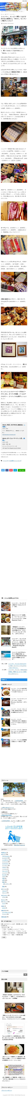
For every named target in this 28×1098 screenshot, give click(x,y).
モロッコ (4, 892)
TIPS (4, 929)
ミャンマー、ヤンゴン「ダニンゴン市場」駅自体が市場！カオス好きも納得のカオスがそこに (19, 710)
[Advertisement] (14, 533)
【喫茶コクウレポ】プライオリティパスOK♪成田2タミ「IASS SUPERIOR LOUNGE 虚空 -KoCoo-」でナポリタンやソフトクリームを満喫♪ (13, 1017)
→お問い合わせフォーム (7, 807)
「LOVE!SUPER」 (19, 800)
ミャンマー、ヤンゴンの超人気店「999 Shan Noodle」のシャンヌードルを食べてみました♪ (19, 690)
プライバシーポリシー (6, 1090)
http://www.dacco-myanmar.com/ (8, 434)
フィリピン (4, 865)
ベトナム (4, 869)
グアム (3, 897)
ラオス (3, 876)
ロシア (3, 903)
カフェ (22, 929)
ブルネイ (4, 867)
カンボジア (4, 858)
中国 (3, 878)
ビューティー (12, 931)
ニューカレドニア (6, 912)
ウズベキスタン (6, 856)
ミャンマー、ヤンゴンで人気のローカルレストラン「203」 (19, 605)
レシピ (24, 931)
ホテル (19, 931)
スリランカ (4, 861)
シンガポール (5, 859)
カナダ (3, 908)
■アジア (3, 854)
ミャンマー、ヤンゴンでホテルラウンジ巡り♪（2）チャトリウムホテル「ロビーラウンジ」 (17, 665)
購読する (4, 679)
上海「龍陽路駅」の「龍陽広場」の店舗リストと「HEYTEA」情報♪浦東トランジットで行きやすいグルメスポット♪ (14, 1079)
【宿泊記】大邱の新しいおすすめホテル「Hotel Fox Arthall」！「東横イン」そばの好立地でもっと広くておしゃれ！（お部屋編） (14, 996)
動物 (4, 932)
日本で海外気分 (11, 932)
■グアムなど (4, 895)
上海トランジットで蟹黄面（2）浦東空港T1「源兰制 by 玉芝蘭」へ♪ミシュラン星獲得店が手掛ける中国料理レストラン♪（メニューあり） (14, 1058)
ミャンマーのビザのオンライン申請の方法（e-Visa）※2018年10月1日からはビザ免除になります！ (19, 656)
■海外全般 (3, 916)
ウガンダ (4, 891)
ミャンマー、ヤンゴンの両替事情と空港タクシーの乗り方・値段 (19, 740)
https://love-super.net (19, 845)
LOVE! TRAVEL (7, 6)
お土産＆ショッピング (15, 460)
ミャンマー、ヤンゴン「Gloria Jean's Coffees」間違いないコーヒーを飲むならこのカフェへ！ (17, 671)
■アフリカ (3, 889)
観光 (13, 934)
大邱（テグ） (6, 884)
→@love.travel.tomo (6, 815)
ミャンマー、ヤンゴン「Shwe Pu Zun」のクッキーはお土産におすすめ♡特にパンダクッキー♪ (19, 731)
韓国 (3, 882)
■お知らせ (3, 852)
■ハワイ (3, 899)
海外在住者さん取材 (22, 932)
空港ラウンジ (6, 934)
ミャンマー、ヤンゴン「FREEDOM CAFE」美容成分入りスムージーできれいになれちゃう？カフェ (19, 722)
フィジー (4, 914)
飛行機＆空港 (19, 934)
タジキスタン (5, 863)
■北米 (2, 906)
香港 (3, 886)
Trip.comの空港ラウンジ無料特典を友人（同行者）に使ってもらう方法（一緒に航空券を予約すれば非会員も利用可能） (13, 1037)
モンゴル (4, 874)
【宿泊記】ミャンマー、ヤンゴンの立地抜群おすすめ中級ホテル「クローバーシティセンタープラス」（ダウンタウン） (19, 630)
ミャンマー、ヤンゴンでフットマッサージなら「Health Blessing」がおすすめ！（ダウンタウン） (19, 701)
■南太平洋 (3, 910)
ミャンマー (6, 460)
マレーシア (4, 871)
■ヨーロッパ (4, 901)
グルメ (5, 931)
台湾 (3, 880)
